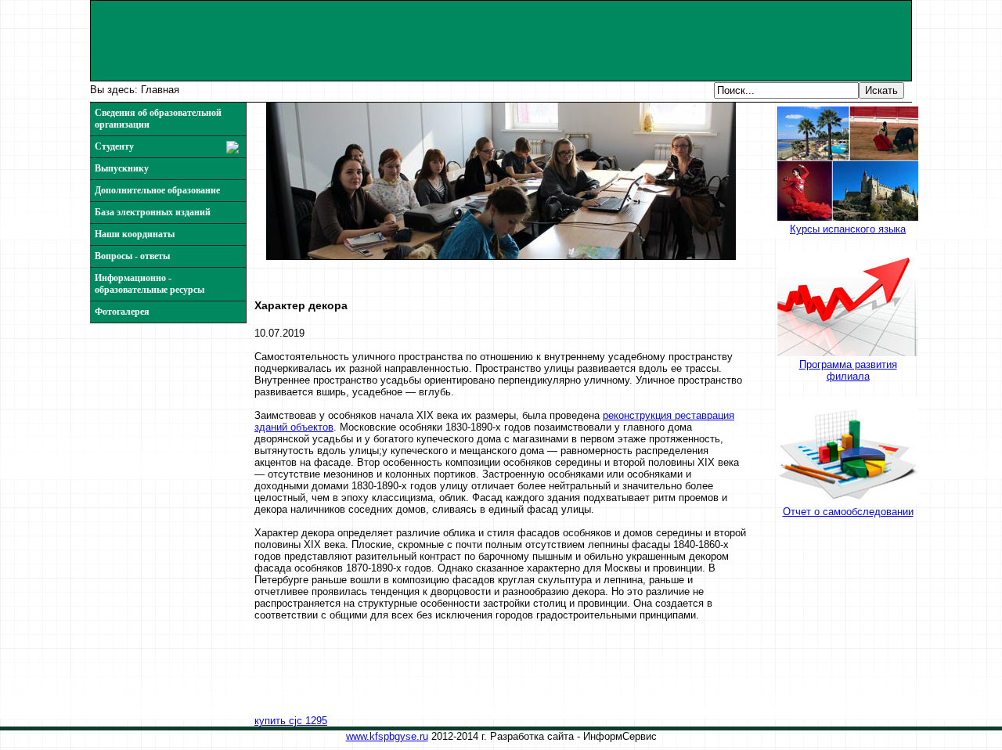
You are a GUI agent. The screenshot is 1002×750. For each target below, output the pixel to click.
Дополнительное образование (157, 190)
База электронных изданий (153, 212)
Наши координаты (135, 234)
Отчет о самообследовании (848, 511)
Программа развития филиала (848, 370)
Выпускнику (122, 168)
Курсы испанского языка (848, 229)
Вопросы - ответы (132, 256)
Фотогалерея (122, 311)
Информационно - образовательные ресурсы (149, 283)
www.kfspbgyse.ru (387, 736)
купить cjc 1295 (290, 721)
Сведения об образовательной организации (158, 118)
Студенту (114, 146)
